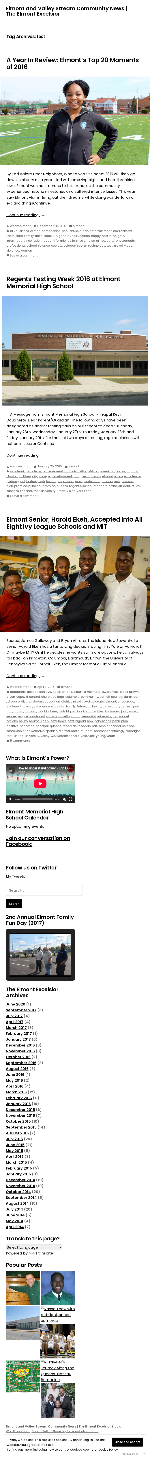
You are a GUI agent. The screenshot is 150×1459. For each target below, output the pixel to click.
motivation (92, 481)
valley (45, 736)
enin (29, 706)
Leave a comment (24, 255)
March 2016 (16, 1092)
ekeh (87, 701)
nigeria (80, 721)
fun (54, 236)
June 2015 (15, 1144)
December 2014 (20, 1180)
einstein (76, 701)
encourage (126, 701)
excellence (132, 476)
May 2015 (14, 1150)
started (64, 731)
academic (18, 471)
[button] (32, 966)
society (56, 246)
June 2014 (15, 1215)
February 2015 (19, 1168)
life (56, 241)
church (46, 697)
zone (87, 491)
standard (101, 486)
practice (20, 486)
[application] (40, 783)
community (89, 697)
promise (49, 486)
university (48, 491)
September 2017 (21, 1010)
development (62, 476)
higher (71, 711)
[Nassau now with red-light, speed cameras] (58, 1315)
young (100, 736)
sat (94, 726)
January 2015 (18, 1174)
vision (71, 491)
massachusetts (58, 716)
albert (77, 692)
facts (10, 236)
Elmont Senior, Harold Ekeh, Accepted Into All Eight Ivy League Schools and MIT (74, 523)
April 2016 (14, 1086)
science (44, 246)
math (75, 716)
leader (48, 241)
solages (70, 246)
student (124, 486)
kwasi (133, 711)
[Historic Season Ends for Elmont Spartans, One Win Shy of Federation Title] (57, 1341)
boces (120, 471)
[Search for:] (44, 890)
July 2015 (14, 1139)
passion (128, 481)
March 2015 (16, 1162)
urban (61, 491)
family (29, 236)
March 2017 (16, 1027)
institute (89, 711)
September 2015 (21, 1127)
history (51, 481)
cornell (105, 697)
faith (19, 236)
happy (96, 236)
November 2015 (20, 1115)
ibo (79, 711)
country (117, 697)
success (12, 491)
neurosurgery (39, 721)
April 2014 (15, 1226)
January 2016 (18, 1103)
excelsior (58, 706)
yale (84, 736)
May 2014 (14, 1221)
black (124, 692)
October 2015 (18, 1121)
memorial (88, 716)
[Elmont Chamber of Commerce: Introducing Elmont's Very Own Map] (23, 1376)
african (93, 471)
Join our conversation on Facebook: (38, 841)
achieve (45, 692)
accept (32, 692)
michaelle (67, 241)
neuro (23, 721)
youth (110, 736)
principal (34, 486)
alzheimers (92, 692)
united (19, 736)
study (136, 486)
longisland (37, 716)
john (124, 711)
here (53, 711)
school (32, 246)
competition (51, 231)
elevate (98, 701)
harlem (31, 481)
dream (96, 476)
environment (122, 231)
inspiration (34, 241)
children (25, 476)
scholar (104, 726)
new (117, 481)
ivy (107, 711)
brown (134, 692)
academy (34, 471)
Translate (44, 1253)
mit (115, 716)
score (10, 731)
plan (9, 486)
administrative (75, 471)
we (53, 736)
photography (126, 241)
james (115, 711)
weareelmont (20, 226)
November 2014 (20, 1185)
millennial (104, 716)
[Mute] (64, 799)
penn (116, 721)
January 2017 (18, 1039)
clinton (35, 231)
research (69, 726)
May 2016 (14, 1080)
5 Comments (20, 740)
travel (118, 246)
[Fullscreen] (70, 799)
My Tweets (15, 876)
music (80, 241)
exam (118, 476)
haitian (84, 236)
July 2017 (14, 1015)
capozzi (132, 471)
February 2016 (19, 1098)
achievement (53, 471)
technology (96, 246)
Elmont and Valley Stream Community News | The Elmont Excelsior (66, 11)
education (52, 701)
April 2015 (15, 1156)
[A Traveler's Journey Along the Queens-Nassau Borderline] (58, 1371)
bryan (10, 697)
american (107, 471)
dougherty (81, 476)
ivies (100, 711)
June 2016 (15, 1074)
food (47, 236)
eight (65, 701)
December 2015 (20, 1109)
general (64, 236)
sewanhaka (35, 731)
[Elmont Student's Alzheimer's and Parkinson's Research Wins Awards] (58, 1288)
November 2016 (20, 1051)
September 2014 (21, 1197)
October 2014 (18, 1191)
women (26, 250)
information (15, 241)
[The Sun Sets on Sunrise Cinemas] (23, 1323)
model (124, 716)
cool (65, 231)
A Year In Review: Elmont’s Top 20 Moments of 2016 (72, 64)
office (100, 241)
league (23, 716)
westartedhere (68, 736)
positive (12, 726)
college (44, 476)
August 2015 (17, 1133)
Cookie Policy (108, 1449)
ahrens (67, 692)
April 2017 (14, 1021)
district (26, 701)
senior (21, 731)
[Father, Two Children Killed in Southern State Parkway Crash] (58, 1400)
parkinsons (103, 721)
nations (12, 721)
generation (110, 706)
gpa (9, 711)
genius (126, 706)
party (110, 241)
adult (56, 692)
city (35, 476)
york (80, 491)
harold (18, 711)
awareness (110, 692)
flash (38, 236)
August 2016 (17, 1068)
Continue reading (23, 215)
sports (82, 246)
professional (15, 246)
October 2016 (18, 1057)
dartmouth (132, 697)
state (113, 486)
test (109, 246)
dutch (83, 231)
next (71, 721)
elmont (78, 226)
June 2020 (15, 1004)
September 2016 (21, 1062)
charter (12, 476)
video (128, 246)
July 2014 (14, 1209)
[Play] (10, 799)
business (22, 231)
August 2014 (17, 1203)
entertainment (100, 231)
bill (12, 231)
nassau (107, 481)
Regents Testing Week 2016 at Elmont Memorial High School (63, 283)
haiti (75, 236)
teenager (133, 731)
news (91, 241)
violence (12, 250)
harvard (30, 711)
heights (118, 236)
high (41, 481)
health (107, 236)
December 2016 (20, 1045)
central (34, 697)
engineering (15, 706)
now (90, 721)
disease (14, 701)
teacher (26, 491)
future (12, 481)
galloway (94, 706)
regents (75, 486)
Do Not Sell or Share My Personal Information (64, 1431)
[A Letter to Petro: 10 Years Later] (23, 1288)
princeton (27, 726)
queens (62, 486)
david (74, 231)
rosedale (84, 726)
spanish (51, 731)
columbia (72, 697)
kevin (78, 481)
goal (21, 481)
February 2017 (19, 1033)
